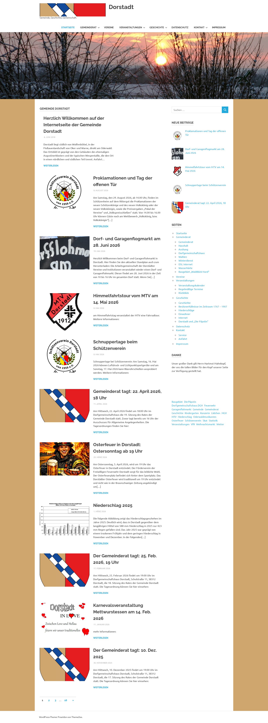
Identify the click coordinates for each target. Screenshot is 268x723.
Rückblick (184, 292)
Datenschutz (180, 27)
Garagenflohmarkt (181, 409)
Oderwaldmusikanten (204, 416)
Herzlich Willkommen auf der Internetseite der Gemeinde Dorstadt (73, 125)
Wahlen (183, 256)
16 (65, 700)
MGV (224, 413)
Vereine (109, 27)
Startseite (68, 27)
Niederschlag (185, 416)
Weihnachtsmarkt (205, 424)
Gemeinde (198, 409)
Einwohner (184, 313)
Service (183, 334)
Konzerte (205, 413)
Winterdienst (186, 260)
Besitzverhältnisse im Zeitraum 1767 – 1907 (203, 306)
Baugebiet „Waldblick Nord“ (194, 271)
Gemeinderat (88, 27)
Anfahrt (183, 338)
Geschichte (157, 27)
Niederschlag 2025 (112, 505)
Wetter (220, 424)
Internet (183, 317)
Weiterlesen (50, 165)
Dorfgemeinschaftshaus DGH (187, 405)
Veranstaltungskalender (192, 285)
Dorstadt (121, 6)
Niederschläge (186, 310)
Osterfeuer (177, 420)
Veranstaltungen (130, 27)
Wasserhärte (185, 267)
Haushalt (183, 245)
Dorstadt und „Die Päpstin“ (193, 321)
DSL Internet (185, 264)
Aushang (183, 249)
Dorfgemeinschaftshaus (192, 253)
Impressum (219, 27)
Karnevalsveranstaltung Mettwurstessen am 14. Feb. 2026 (122, 612)
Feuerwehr (210, 405)
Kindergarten (192, 413)
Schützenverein (193, 420)
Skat (205, 420)
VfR (193, 424)
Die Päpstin (190, 401)
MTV (174, 416)
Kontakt (199, 27)
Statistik (213, 420)
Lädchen (215, 413)
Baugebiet (177, 401)
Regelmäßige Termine (191, 289)
